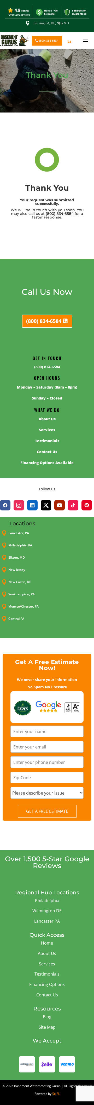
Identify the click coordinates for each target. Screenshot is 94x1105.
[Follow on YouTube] (59, 505)
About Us (47, 953)
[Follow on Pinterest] (86, 505)
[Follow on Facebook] (5, 505)
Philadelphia (47, 900)
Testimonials (47, 974)
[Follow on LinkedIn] (32, 505)
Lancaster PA (47, 921)
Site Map (47, 1027)
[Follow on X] (46, 505)
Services (47, 964)
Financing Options (47, 984)
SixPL (56, 1093)
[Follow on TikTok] (73, 505)
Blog (47, 1017)
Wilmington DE (47, 911)
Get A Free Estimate (47, 811)
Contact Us (47, 995)
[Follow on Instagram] (19, 505)
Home (47, 943)
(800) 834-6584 (48, 40)
